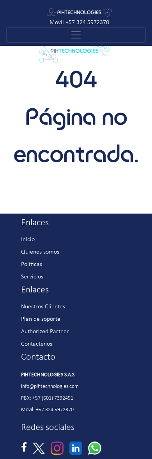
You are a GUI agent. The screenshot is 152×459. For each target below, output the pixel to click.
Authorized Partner (45, 332)
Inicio (28, 239)
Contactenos (36, 344)
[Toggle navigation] (76, 35)
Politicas (31, 264)
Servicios (32, 277)
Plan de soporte (40, 319)
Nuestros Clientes (43, 307)
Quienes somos (40, 252)
